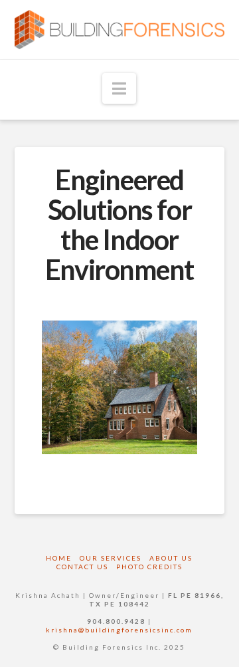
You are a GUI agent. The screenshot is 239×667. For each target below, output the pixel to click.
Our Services (110, 558)
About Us (171, 558)
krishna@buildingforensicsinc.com (119, 630)
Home (59, 558)
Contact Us (82, 567)
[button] (119, 88)
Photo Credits (149, 567)
